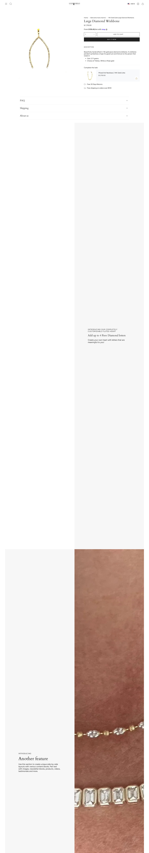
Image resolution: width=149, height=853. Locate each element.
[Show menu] (6, 4)
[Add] (136, 78)
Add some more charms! (98, 18)
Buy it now (111, 39)
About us (24, 115)
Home (86, 18)
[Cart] (142, 4)
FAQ (22, 100)
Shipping (24, 108)
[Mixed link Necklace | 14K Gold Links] (90, 75)
